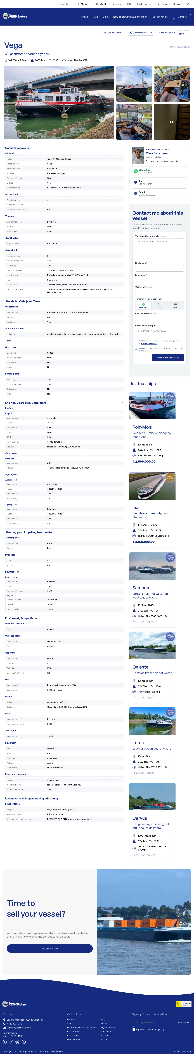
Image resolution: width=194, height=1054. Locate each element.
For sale (84, 16)
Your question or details (150, 236)
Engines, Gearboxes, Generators (64, 402)
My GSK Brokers (144, 4)
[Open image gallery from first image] (59, 103)
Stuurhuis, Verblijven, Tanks (64, 301)
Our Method (82, 4)
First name (141, 263)
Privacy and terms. (149, 343)
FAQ (129, 4)
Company (143, 287)
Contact (182, 16)
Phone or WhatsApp (145, 325)
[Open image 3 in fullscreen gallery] (172, 84)
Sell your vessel (50, 948)
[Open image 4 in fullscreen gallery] (134, 122)
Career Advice (160, 16)
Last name (141, 275)
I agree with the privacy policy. (150, 1029)
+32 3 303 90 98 (14, 1023)
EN (188, 4)
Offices (176, 4)
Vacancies (162, 4)
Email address (145, 313)
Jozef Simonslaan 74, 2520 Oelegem (25, 1019)
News (104, 1023)
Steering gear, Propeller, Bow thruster (64, 532)
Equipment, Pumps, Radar (64, 618)
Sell (96, 16)
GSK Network (100, 4)
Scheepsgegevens (64, 148)
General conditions (182, 1051)
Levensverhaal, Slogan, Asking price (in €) (64, 798)
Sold (105, 16)
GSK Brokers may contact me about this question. (159, 342)
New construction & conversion (130, 16)
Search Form (65, 4)
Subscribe (183, 1022)
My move (117, 4)
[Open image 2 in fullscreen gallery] (134, 84)
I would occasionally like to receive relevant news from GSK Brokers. (160, 349)
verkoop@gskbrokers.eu (19, 1027)
